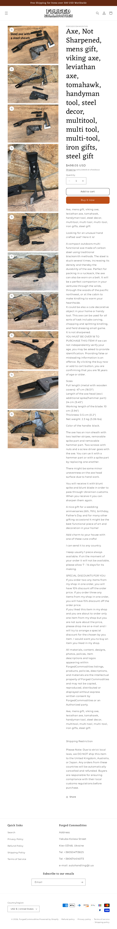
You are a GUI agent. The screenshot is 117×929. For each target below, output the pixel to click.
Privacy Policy (15, 839)
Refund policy (68, 919)
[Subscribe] (82, 882)
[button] (6, 13)
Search (11, 832)
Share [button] (72, 797)
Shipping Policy (16, 852)
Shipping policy (102, 922)
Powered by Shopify (48, 919)
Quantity (70, 175)
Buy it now (88, 200)
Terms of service (102, 919)
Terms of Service (17, 859)
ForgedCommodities (29, 919)
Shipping (71, 170)
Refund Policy (15, 846)
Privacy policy (84, 919)
